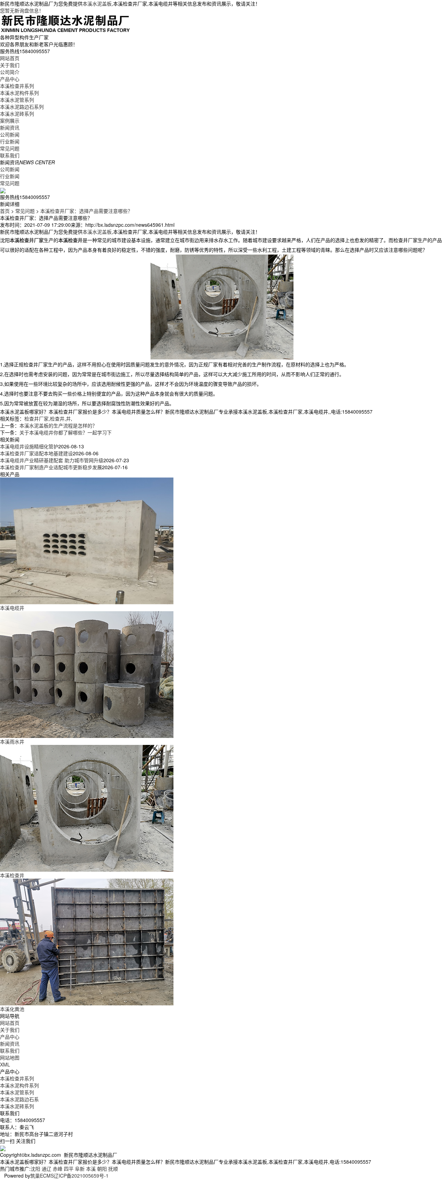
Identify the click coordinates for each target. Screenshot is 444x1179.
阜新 (80, 1168)
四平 (69, 1168)
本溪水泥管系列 (17, 99)
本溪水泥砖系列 (17, 113)
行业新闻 (9, 141)
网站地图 (9, 1057)
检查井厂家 (36, 418)
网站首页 (9, 58)
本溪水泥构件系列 (19, 92)
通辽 (46, 1168)
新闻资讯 (9, 127)
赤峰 (57, 1168)
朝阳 (102, 1168)
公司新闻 (9, 134)
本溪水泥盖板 (97, 3)
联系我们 (9, 155)
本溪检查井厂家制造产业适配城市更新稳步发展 (51, 467)
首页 (5, 210)
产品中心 (9, 78)
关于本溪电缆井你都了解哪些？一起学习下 (65, 432)
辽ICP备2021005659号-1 (81, 1175)
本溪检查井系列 (17, 85)
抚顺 (113, 1168)
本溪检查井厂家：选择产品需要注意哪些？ (86, 210)
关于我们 (9, 64)
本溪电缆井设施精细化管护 (29, 446)
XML (5, 1064)
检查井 (57, 418)
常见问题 (9, 148)
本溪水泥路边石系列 (22, 106)
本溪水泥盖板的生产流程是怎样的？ (58, 425)
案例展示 (9, 120)
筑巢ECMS (42, 1175)
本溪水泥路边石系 (19, 1099)
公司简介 (9, 71)
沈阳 (35, 1168)
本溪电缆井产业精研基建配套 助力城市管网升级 (51, 460)
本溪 (91, 1168)
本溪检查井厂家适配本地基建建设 (36, 453)
